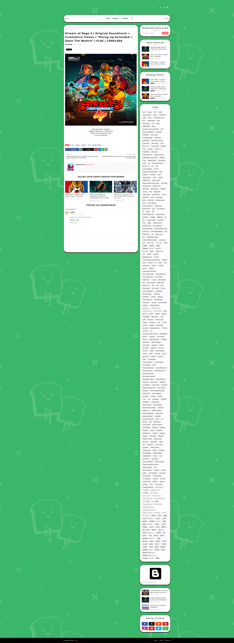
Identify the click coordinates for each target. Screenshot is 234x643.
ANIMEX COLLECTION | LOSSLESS (158, 606)
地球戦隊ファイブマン (154, 521)
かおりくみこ (146, 308)
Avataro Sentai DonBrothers (150, 172)
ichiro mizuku (158, 484)
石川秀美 (164, 544)
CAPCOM (164, 328)
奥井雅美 (145, 527)
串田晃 (159, 515)
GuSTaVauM (68, 44)
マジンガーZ (146, 515)
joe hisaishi (162, 240)
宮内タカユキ (146, 166)
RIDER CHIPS (160, 282)
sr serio (72, 212)
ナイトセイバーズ (157, 504)
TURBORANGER (147, 456)
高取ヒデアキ (159, 251)
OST (89, 145)
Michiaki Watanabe (148, 416)
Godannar (153, 348)
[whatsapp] (166, 628)
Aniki (158, 322)
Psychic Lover (159, 234)
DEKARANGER (163, 334)
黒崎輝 (157, 558)
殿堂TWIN (145, 541)
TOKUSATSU (162, 115)
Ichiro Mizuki (155, 143)
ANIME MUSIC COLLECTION (150, 157)
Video (153, 126)
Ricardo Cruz (146, 285)
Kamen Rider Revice (148, 277)
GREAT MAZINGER (156, 342)
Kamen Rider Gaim (160, 274)
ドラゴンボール (157, 311)
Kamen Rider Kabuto (148, 373)
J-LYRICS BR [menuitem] (124, 18)
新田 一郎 (145, 314)
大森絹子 (157, 524)
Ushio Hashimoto (147, 470)
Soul (144, 444)
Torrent (163, 288)
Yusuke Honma (146, 481)
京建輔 (165, 515)
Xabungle (160, 297)
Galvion (162, 345)
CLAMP (156, 257)
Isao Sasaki (146, 197)
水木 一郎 (145, 251)
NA (162, 419)
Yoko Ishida (162, 473)
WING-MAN (146, 297)
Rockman (155, 433)
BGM (161, 172)
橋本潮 (162, 535)
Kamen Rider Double (148, 274)
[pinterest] (167, 7)
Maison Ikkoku (155, 402)
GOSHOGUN (146, 342)
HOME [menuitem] (107, 18)
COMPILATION (151, 120)
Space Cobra (159, 444)
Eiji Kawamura (160, 209)
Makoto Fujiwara (147, 405)
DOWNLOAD (98, 135)
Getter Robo (146, 265)
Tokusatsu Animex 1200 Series (151, 129)
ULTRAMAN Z (159, 291)
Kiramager (145, 390)
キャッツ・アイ (146, 496)
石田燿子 (145, 547)
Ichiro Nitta (164, 183)
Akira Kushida (155, 146)
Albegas (145, 322)
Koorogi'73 (145, 396)
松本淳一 (145, 535)
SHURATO (145, 436)
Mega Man (160, 407)
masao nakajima (162, 302)
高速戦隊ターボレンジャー (149, 555)
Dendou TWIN (146, 209)
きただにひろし (159, 487)
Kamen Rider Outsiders (149, 376)
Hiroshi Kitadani (157, 226)
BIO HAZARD (159, 325)
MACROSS (163, 399)
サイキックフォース (160, 498)
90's (144, 220)
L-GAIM (154, 280)
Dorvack (145, 339)
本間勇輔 (158, 533)
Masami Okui (146, 234)
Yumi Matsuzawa (158, 300)
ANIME (160, 112)
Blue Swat (145, 328)
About (161, 640)
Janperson (160, 356)
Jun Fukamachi (152, 359)
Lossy (144, 160)
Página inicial (68, 27)
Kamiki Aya (145, 382)
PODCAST (154, 427)
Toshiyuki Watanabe (148, 291)
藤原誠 (156, 547)
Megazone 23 (146, 410)
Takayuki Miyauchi (159, 155)
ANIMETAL (162, 157)
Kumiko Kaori (146, 280)
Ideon (164, 354)
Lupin (159, 174)
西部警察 (163, 547)
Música (155, 115)
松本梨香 (152, 217)
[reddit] (159, 624)
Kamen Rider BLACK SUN (149, 271)
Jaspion (148, 211)
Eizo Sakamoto (156, 194)
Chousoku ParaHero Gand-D (150, 334)
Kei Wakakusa (146, 385)
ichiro (151, 484)
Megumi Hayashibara (148, 413)
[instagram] (164, 7)
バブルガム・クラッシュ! (149, 510)
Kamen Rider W (147, 186)
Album (150, 118)
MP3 (162, 129)
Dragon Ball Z (146, 194)
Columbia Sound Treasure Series (151, 260)
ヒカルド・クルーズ (148, 513)
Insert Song (158, 138)
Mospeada (158, 416)
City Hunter (161, 220)
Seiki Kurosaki (157, 439)
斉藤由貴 (154, 530)
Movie (157, 419)
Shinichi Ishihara (152, 203)
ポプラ (164, 513)
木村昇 (151, 314)
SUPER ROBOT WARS (152, 237)
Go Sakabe (145, 348)
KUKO (154, 365)
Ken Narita (164, 385)
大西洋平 (164, 524)
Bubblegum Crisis (147, 257)
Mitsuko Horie (156, 186)
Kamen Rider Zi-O (160, 379)
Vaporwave (157, 294)
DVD (150, 192)
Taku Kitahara (146, 288)
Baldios (149, 254)
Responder (72, 220)
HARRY (152, 351)
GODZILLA (145, 174)
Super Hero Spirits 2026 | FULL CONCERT (159, 55)
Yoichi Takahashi (152, 473)
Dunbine (150, 263)
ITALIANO (157, 354)
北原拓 (164, 518)
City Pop (145, 192)
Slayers (161, 442)
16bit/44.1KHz (155, 317)
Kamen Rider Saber (158, 163)
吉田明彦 (151, 246)
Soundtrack (150, 444)
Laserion (160, 396)
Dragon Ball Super (154, 339)
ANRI (144, 319)
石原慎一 (152, 251)
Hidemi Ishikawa (160, 351)
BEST (158, 120)
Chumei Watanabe (147, 138)
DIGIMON (164, 260)
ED (155, 263)
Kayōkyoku (162, 382)
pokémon (145, 305)
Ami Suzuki (152, 322)
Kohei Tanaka (158, 277)
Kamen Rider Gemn (160, 371)
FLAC (72, 145)
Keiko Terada (155, 385)
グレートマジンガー (148, 498)
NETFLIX (145, 422)
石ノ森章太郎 (146, 317)
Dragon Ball (157, 192)
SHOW (144, 163)
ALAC (162, 317)
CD (151, 331)
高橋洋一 (164, 550)
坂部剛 (164, 521)
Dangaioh (152, 336)
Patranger (162, 427)
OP (152, 234)
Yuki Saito (162, 479)
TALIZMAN (161, 450)
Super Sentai (146, 123)
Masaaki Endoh (152, 160)
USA (155, 467)
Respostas (74, 223)
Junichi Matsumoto (147, 362)
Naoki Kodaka (146, 425)
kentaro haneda (160, 214)
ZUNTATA (155, 481)
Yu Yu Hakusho (147, 479)
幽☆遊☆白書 (146, 530)
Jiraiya (144, 359)
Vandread (156, 470)
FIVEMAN (163, 339)
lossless (84, 145)
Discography (161, 160)
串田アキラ (158, 149)
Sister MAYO (154, 442)
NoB (144, 282)
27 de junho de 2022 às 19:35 (77, 214)
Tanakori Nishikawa (148, 461)
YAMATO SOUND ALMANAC (150, 240)
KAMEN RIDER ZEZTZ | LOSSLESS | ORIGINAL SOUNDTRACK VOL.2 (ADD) (99, 196)
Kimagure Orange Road (149, 388)
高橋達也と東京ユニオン (149, 552)
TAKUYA (154, 450)
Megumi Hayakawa (157, 410)
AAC (144, 254)
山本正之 (151, 527)
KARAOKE (152, 174)
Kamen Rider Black (148, 228)
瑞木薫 (151, 544)
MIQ (166, 231)
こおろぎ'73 (146, 490)
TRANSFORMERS (157, 453)
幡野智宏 (164, 527)
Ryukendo (162, 433)
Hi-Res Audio (154, 135)
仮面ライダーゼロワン (148, 518)
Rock (144, 203)
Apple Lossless (156, 180)
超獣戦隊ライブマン (148, 550)
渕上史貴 (145, 544)
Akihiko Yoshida (151, 220)
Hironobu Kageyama (148, 132)
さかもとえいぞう (156, 308)
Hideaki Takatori (157, 223)
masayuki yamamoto (148, 487)
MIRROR (104, 135)
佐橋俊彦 (145, 246)
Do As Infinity (160, 336)
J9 (143, 211)
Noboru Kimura (151, 282)
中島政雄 (153, 515)
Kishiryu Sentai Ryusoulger (157, 390)
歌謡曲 (158, 538)
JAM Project (154, 152)
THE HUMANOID (147, 453)
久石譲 (165, 243)
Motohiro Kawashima (148, 419)
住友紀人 (158, 518)
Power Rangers (147, 177)
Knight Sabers (146, 393)
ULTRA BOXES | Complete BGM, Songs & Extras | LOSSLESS (159, 591)
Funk (144, 223)
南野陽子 (145, 521)
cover (162, 143)
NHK (150, 422)
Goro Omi (161, 348)
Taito (160, 456)
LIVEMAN (153, 396)
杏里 (164, 533)
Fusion (160, 263)
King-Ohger (159, 197)
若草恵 (151, 547)
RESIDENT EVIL (146, 433)
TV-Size (155, 456)
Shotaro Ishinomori (148, 206)
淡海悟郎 (157, 541)
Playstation (145, 430)
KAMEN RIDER (146, 126)
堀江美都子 (145, 217)
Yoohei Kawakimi (157, 476)
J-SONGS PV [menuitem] (115, 18)
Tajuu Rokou (146, 459)
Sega (161, 285)
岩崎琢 (157, 527)
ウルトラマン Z (154, 493)
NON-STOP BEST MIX (148, 214)
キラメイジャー (156, 496)
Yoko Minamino (147, 476)
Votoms (163, 470)
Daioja (144, 263)
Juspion (145, 268)
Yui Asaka (155, 479)
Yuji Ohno (150, 149)
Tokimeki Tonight (159, 461)
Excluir (77, 220)
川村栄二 (158, 246)
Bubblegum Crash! (155, 328)
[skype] (159, 628)
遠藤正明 (163, 189)
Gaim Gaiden (146, 345)
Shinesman (145, 442)
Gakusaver (154, 345)
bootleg (154, 302)
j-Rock (154, 177)
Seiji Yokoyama (154, 189)
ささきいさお (150, 243)
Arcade (164, 322)
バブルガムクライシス (148, 507)
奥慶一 (165, 311)
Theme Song (146, 143)
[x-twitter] (152, 624)
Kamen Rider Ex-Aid (161, 368)
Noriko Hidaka (146, 427)
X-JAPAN (153, 297)
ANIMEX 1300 (146, 180)
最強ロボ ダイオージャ (148, 533)
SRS (157, 285)
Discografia (159, 132)
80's (153, 166)
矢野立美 (164, 314)
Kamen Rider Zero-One (161, 228)
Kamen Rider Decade (148, 368)
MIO (153, 211)
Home (155, 640)
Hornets (145, 354)
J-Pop (144, 149)
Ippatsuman (146, 356)
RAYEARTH (159, 430)
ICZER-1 (151, 354)
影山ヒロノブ (146, 146)
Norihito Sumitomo (157, 425)
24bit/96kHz (146, 152)
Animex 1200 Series (159, 118)
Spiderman (145, 447)
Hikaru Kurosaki (147, 226)
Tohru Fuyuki (155, 288)
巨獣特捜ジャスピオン (148, 248)
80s (157, 166)
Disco (153, 209)
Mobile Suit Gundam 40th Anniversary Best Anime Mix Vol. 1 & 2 (124, 196)
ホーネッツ (157, 513)
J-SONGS (161, 265)
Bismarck (156, 254)
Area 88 (145, 325)
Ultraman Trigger (147, 294)
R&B (144, 237)
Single (144, 118)
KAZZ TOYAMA (146, 365)
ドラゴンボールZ (147, 504)
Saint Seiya (145, 189)
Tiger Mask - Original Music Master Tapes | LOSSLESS (75, 195)
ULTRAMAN (145, 135)
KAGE (152, 197)
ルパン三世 (159, 243)
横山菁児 (156, 535)
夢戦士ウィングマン (148, 524)
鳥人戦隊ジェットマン (148, 558)
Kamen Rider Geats (148, 371)
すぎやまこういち (155, 490)
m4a (144, 243)
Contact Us (167, 640)
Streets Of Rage (77, 27)
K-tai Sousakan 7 (159, 362)
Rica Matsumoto (160, 200)
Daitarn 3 (145, 336)
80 (165, 217)
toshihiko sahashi (154, 305)
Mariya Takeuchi (157, 405)
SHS (153, 285)
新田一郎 (158, 248)
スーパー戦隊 (155, 501)
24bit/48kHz (146, 140)
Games (77, 145)
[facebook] (161, 7)
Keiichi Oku (146, 231)
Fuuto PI (164, 194)
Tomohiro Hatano (147, 467)
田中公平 (157, 544)
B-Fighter (151, 325)
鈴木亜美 (157, 550)
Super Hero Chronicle (157, 140)
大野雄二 (160, 177)
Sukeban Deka (146, 450)
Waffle (144, 473)
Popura (152, 430)
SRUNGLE (160, 436)
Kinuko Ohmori (161, 388)
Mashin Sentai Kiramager (149, 407)
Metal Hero (151, 200)
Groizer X (145, 351)
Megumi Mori (159, 413)
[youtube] (152, 628)
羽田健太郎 (160, 217)
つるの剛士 (145, 493)
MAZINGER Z (146, 402)
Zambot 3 (162, 481)
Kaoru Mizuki (154, 382)
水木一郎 (156, 169)
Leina (144, 399)
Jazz (149, 163)
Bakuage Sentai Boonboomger (151, 183)
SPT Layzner (153, 436)
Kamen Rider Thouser (148, 379)
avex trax (145, 484)
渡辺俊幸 (157, 314)
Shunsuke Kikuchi (147, 155)
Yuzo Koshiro (146, 302)
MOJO (144, 200)
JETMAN (153, 356)
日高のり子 (161, 530)
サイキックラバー (147, 311)
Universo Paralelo (147, 169)
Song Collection (147, 115)
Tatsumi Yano (158, 206)
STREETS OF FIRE (147, 439)
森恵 (150, 535)
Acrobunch (150, 319)
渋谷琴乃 (164, 541)
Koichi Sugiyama (156, 393)
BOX (144, 120)
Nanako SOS (157, 422)
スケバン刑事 (146, 501)
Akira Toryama (159, 319)
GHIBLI (149, 223)
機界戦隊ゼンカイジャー (149, 538)
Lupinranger (155, 399)
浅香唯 (151, 541)
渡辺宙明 (163, 146)
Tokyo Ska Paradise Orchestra (150, 464)
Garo (165, 263)
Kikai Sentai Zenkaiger (157, 231)
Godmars (153, 265)
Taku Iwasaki (154, 459)
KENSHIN (151, 268)
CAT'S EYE (145, 331)
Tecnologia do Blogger (149, 582)
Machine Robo (162, 280)
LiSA (149, 399)
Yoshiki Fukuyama (147, 300)
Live (153, 123)
